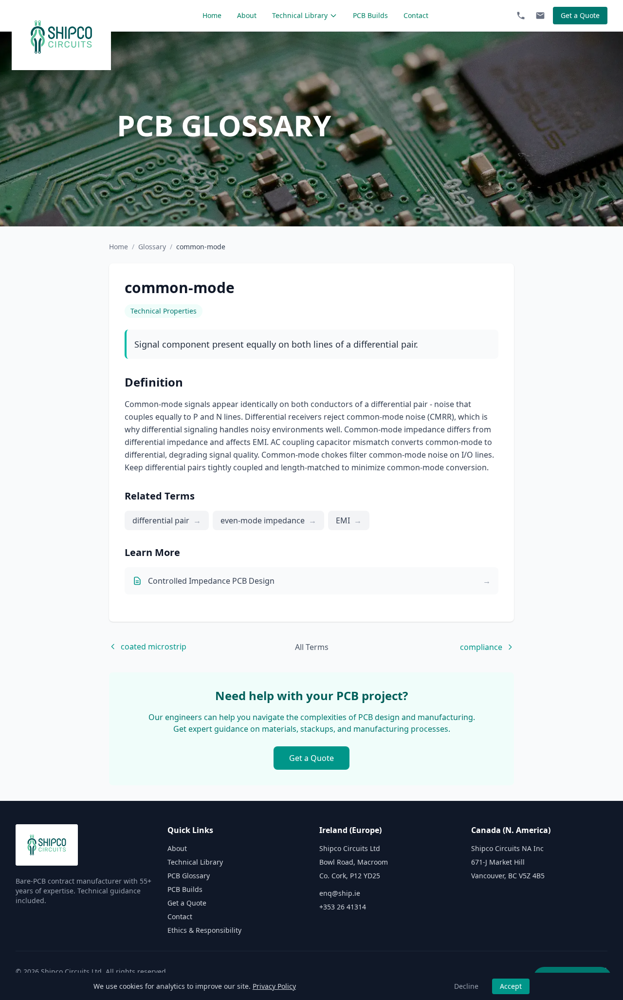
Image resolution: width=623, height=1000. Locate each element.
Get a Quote (580, 15)
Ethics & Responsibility (204, 930)
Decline (466, 986)
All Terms (312, 647)
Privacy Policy (274, 986)
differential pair (166, 520)
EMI (349, 520)
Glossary (152, 246)
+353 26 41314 (342, 906)
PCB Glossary (188, 875)
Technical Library (300, 15)
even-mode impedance (268, 520)
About (247, 15)
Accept (511, 986)
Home (211, 15)
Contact (415, 15)
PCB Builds (370, 15)
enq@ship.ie (339, 893)
